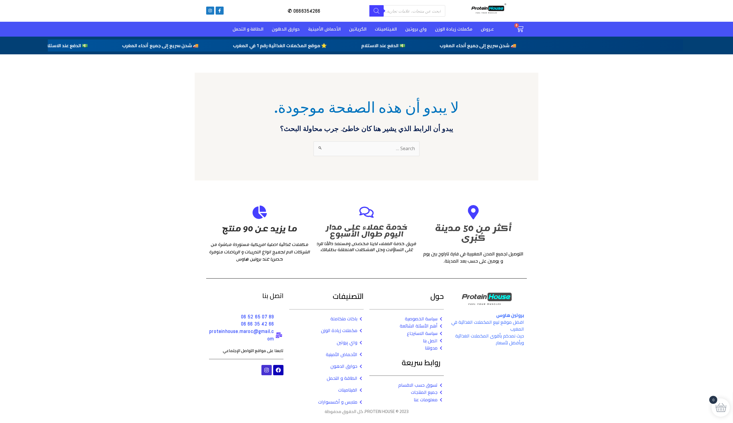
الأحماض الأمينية (324, 29)
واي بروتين (416, 29)
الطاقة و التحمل (248, 29)
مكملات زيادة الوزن (453, 29)
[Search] (376, 11)
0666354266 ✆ (304, 11)
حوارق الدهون (286, 29)
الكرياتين (357, 29)
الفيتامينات (386, 29)
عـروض (487, 29)
